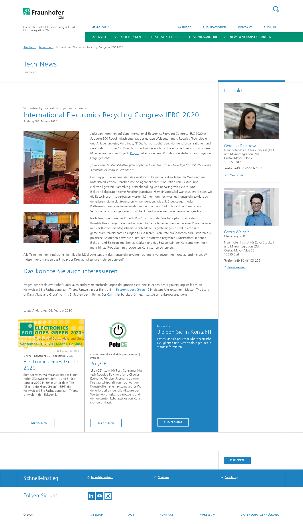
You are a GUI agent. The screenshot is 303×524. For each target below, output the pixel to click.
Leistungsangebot (204, 37)
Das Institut (100, 37)
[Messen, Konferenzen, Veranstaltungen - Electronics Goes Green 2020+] (51, 334)
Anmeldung (173, 422)
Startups (163, 477)
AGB (131, 514)
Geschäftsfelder (164, 37)
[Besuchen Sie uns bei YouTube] (99, 496)
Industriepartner (102, 477)
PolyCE (134, 153)
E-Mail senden (236, 175)
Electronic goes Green (130, 290)
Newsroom (46, 47)
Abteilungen (131, 37)
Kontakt (245, 27)
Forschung (231, 477)
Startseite (30, 47)
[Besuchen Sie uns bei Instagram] (108, 496)
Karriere (184, 27)
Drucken (237, 460)
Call (109, 294)
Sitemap (97, 514)
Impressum (207, 514)
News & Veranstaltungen (251, 37)
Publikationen (214, 27)
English (270, 27)
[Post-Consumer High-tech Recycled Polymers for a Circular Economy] (118, 334)
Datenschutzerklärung (260, 514)
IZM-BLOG (99, 27)
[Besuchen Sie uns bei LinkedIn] (91, 496)
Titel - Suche (275, 9)
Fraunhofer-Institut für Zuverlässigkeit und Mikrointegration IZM (49, 28)
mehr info (39, 422)
